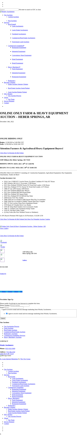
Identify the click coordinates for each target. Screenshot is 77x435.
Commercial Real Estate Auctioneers (23, 38)
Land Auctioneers (17, 26)
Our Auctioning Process (11, 326)
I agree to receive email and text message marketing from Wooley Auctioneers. (32, 313)
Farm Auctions (8, 328)
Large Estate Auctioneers (20, 30)
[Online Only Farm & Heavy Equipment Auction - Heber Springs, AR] (23, 226)
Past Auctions (12, 21)
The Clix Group (25, 359)
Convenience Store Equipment (21, 55)
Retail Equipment (17, 63)
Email (2, 307)
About (6, 97)
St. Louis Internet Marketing (9, 359)
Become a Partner (9, 82)
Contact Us (3, 273)
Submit (3, 318)
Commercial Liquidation (15, 46)
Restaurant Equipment (19, 47)
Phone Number (5, 305)
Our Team (11, 99)
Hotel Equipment (17, 59)
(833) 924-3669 (10, 348)
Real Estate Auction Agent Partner (19, 88)
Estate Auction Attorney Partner (18, 84)
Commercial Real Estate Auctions (14, 332)
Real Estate (11, 24)
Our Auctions (8, 15)
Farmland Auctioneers (19, 34)
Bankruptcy (11, 80)
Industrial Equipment (18, 51)
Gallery (25, 260)
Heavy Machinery (13, 67)
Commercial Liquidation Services (14, 335)
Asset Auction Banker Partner (17, 92)
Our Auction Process (14, 96)
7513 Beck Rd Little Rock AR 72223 (7, 353)
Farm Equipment (17, 69)
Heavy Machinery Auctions (12, 337)
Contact (6, 103)
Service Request (9, 101)
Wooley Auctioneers (6, 345)
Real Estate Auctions (10, 330)
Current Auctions (13, 17)
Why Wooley (8, 94)
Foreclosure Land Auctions (20, 42)
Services (6, 22)
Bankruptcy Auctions (10, 334)
